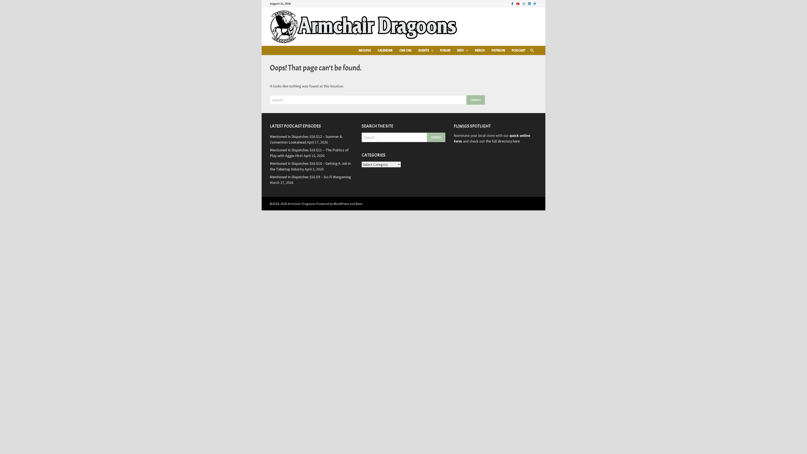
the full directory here (503, 141)
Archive (365, 50)
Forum (445, 50)
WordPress (341, 204)
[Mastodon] (535, 3)
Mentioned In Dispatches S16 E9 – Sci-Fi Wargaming (310, 176)
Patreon (498, 50)
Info (460, 50)
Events (423, 50)
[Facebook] (512, 3)
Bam (359, 204)
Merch (480, 50)
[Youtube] (518, 3)
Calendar (385, 50)
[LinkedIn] (530, 3)
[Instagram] (524, 3)
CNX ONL (405, 50)
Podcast (518, 50)
